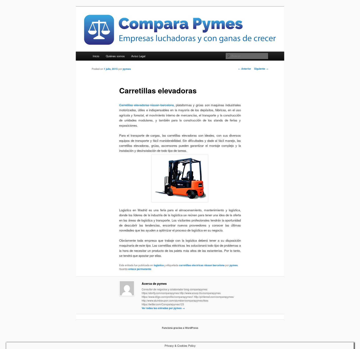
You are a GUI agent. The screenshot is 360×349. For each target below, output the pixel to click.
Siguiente (261, 69)
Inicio (96, 56)
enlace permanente (139, 269)
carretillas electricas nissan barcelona (202, 265)
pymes (127, 69)
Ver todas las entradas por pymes (163, 308)
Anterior (244, 69)
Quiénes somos (115, 56)
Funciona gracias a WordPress (180, 328)
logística (159, 265)
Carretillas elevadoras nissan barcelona (146, 105)
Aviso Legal (138, 56)
